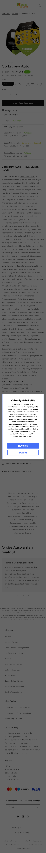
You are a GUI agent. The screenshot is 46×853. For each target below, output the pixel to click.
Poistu (23, 452)
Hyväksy (23, 445)
